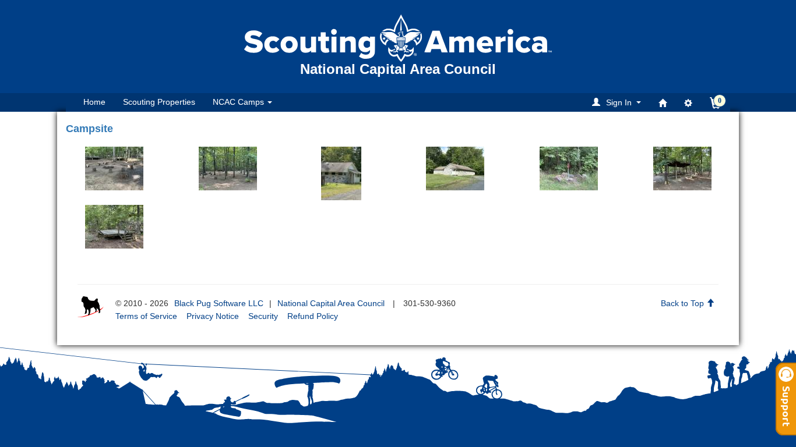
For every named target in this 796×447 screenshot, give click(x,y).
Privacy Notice (212, 316)
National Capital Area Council (331, 303)
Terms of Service (146, 316)
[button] (618, 102)
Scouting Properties (159, 102)
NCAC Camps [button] (239, 102)
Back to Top (683, 303)
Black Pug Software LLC (218, 303)
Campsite (89, 128)
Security (263, 316)
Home (94, 102)
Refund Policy (312, 316)
